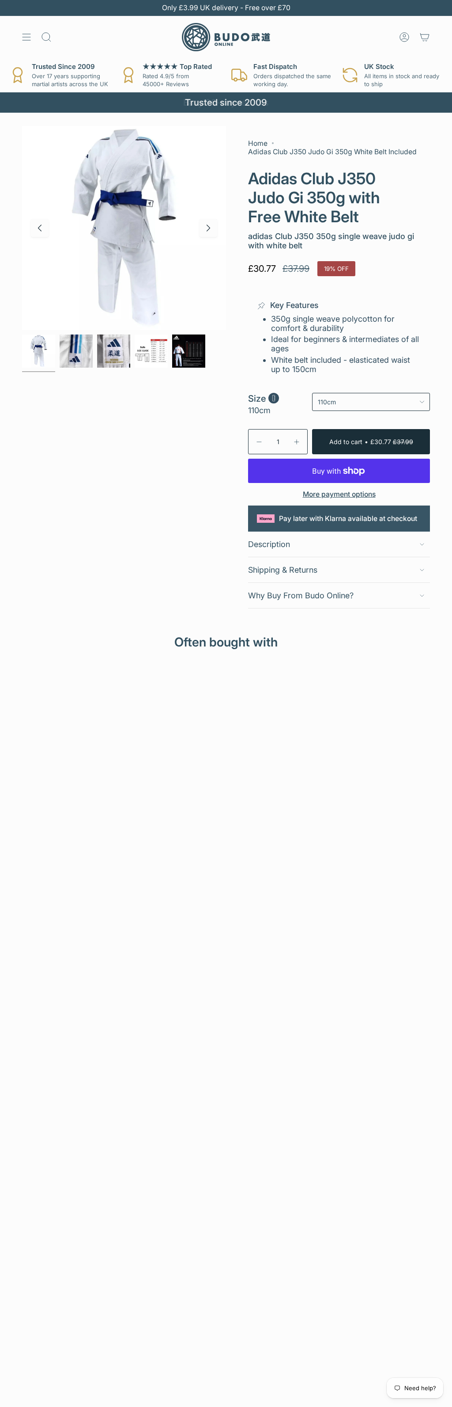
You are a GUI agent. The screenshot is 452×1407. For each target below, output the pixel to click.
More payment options (339, 494)
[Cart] (424, 37)
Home (257, 143)
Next (208, 228)
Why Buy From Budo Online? (301, 595)
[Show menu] (26, 37)
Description (269, 544)
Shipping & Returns (282, 569)
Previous (40, 228)
